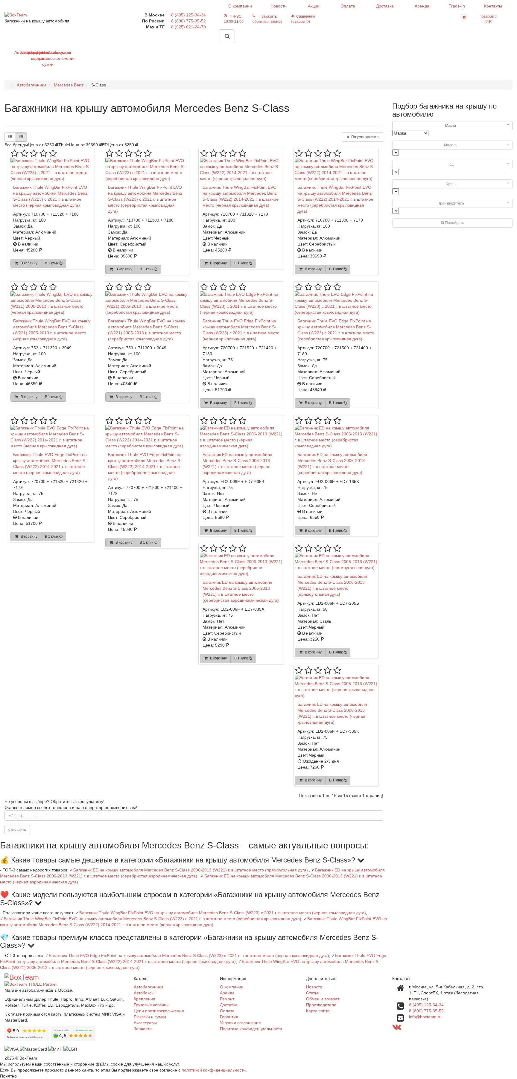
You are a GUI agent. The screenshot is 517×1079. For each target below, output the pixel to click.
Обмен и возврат (322, 998)
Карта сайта (318, 1010)
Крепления (27, 52)
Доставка (385, 6)
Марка (450, 126)
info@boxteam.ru (425, 1016)
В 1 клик (52, 263)
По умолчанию (363, 137)
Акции (314, 6)
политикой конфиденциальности (214, 1070)
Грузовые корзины (33, 55)
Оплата (347, 6)
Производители (321, 1004)
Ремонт (227, 998)
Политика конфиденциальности (251, 1028)
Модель (450, 145)
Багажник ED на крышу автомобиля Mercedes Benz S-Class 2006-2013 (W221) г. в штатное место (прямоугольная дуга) (190, 870)
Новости (278, 6)
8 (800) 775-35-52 (188, 21)
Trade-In (457, 6)
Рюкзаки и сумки (44, 58)
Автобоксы (22, 52)
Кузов (450, 184)
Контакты (493, 6)
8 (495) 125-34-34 (188, 15)
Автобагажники (16, 52)
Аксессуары (50, 52)
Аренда (422, 6)
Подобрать (454, 223)
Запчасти (56, 52)
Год (451, 164)
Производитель (450, 203)
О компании (240, 6)
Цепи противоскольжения (39, 55)
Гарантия (229, 1016)
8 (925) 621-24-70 (188, 27)
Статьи (313, 992)
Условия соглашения (240, 1022)
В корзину (28, 263)
